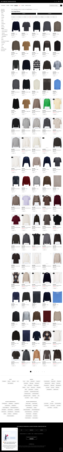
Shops (10, 379)
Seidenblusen (15, 413)
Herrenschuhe (35, 405)
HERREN (11, 5)
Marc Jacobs (33, 387)
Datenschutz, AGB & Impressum (38, 433)
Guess (28, 387)
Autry (25, 385)
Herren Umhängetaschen (35, 409)
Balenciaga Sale (58, 385)
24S (17, 381)
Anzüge (35, 407)
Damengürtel (4, 409)
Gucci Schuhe (50, 407)
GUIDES (22, 5)
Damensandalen (10, 409)
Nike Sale (53, 383)
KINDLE (41, 430)
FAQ (26, 433)
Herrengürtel (35, 413)
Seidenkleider (14, 405)
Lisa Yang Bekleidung (28, 9)
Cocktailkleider (17, 409)
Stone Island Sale (46, 381)
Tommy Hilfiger (36, 385)
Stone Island (26, 383)
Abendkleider (11, 403)
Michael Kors (32, 381)
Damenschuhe (17, 411)
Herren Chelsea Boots (28, 411)
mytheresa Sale (56, 389)
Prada (28, 381)
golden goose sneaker (27, 395)
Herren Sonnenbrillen (27, 409)
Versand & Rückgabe (23, 433)
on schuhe (36, 389)
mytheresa (13, 381)
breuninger (4, 381)
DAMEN (7, 5)
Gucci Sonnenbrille (58, 403)
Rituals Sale (59, 381)
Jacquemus (38, 381)
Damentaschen (4, 403)
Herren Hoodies (28, 413)
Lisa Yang (22, 9)
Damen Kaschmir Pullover (14, 407)
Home (12, 9)
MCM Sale (57, 387)
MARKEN (16, 5)
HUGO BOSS (30, 385)
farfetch (9, 381)
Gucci (24, 381)
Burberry (24, 387)
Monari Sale (58, 383)
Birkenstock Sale (47, 383)
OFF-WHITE (38, 387)
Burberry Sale (53, 381)
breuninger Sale (49, 389)
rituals (32, 397)
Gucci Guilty (55, 407)
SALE (19, 5)
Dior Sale (52, 387)
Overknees (9, 413)
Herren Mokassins (29, 407)
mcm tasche (26, 391)
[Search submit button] (61, 5)
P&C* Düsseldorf (10, 383)
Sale (52, 379)
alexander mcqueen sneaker (34, 391)
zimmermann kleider (35, 393)
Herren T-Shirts (28, 403)
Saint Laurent (37, 383)
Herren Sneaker (34, 403)
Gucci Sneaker (53, 405)
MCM (26, 389)
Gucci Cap (51, 403)
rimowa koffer (31, 389)
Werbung (29, 433)
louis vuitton (27, 397)
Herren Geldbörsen (28, 405)
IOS (21, 430)
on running (36, 397)
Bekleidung (16, 9)
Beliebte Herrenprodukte (31, 401)
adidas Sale (52, 385)
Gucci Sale (47, 387)
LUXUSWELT (3, 5)
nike (38, 395)
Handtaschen (17, 403)
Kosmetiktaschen (10, 411)
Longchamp (34, 395)
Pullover (19, 9)
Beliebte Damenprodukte (11, 401)
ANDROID (31, 430)
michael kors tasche (27, 393)
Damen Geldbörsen (6, 407)
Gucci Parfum (47, 405)
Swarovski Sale (46, 385)
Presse (32, 433)
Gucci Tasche (46, 403)
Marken (31, 379)
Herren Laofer (36, 411)
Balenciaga (31, 383)
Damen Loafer (4, 411)
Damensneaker (7, 405)
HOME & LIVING (28, 5)
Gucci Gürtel (58, 405)
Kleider (5, 413)
